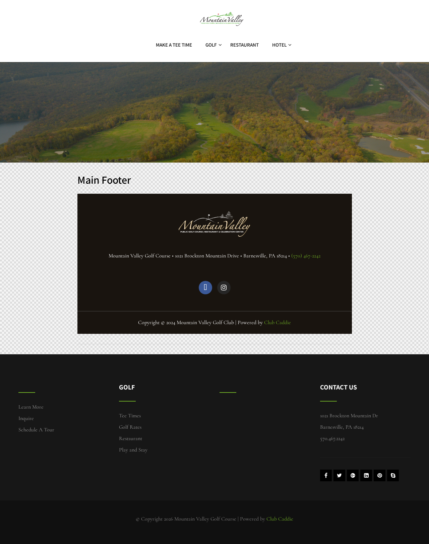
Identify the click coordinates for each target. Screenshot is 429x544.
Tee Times (130, 415)
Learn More (31, 407)
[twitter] (339, 475)
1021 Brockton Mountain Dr (349, 415)
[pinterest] (379, 475)
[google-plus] (353, 475)
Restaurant (244, 45)
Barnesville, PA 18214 (342, 427)
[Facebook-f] (205, 287)
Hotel (279, 45)
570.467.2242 (332, 438)
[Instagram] (224, 287)
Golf (211, 45)
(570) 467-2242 (305, 255)
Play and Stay (133, 449)
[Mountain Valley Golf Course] (221, 3)
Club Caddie (277, 322)
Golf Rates (130, 427)
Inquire (26, 418)
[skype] (393, 475)
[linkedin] (366, 475)
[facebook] (326, 475)
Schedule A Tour (36, 429)
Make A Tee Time (174, 45)
